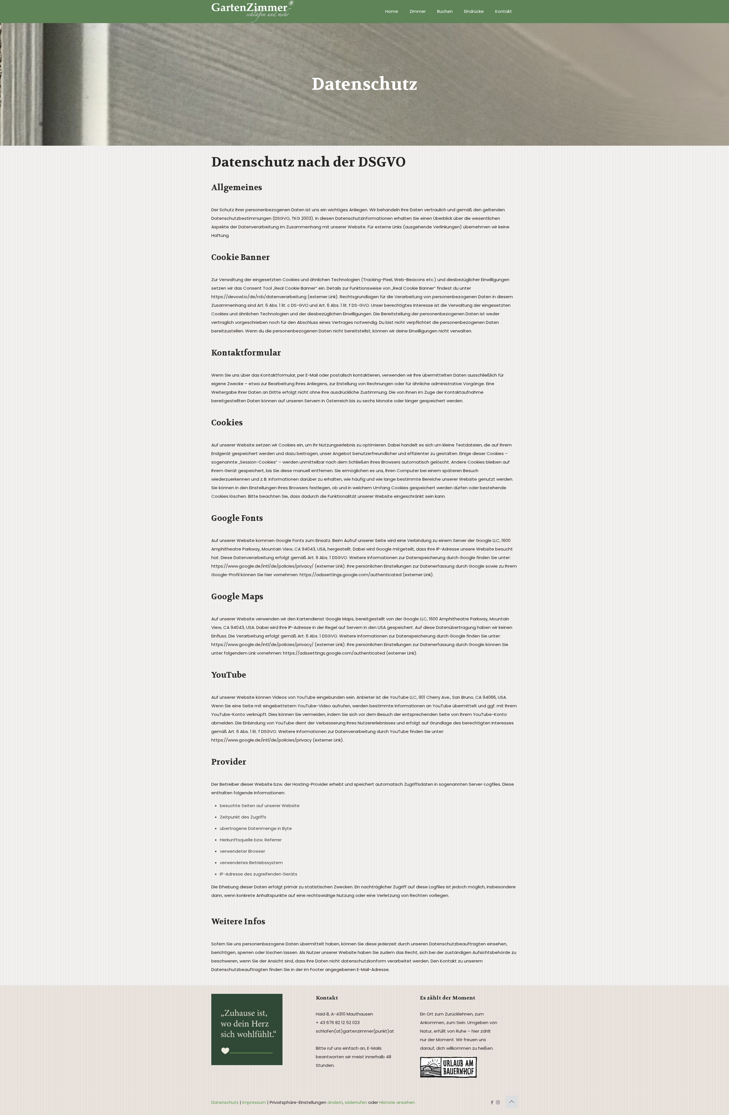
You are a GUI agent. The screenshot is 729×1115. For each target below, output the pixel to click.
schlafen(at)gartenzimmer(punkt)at (355, 1031)
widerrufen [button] (356, 1102)
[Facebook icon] (492, 1102)
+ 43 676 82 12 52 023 (338, 1022)
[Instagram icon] (498, 1102)
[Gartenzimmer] (252, 11)
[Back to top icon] (512, 1102)
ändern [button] (335, 1102)
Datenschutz (225, 1102)
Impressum (254, 1102)
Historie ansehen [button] (397, 1102)
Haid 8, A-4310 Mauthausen (344, 1014)
